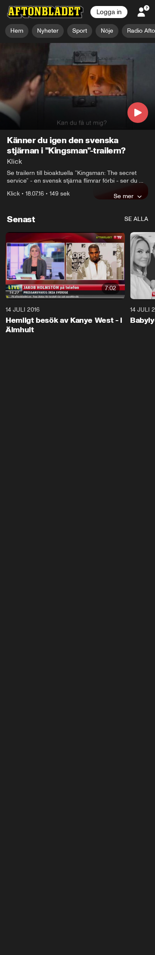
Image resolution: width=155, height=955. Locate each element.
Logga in (108, 12)
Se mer (123, 196)
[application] (77, 86)
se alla (136, 219)
